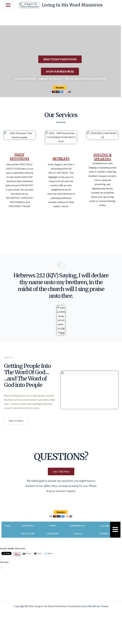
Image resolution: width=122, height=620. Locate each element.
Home (8, 525)
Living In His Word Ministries (72, 5)
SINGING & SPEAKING (102, 157)
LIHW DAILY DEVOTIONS (27, 529)
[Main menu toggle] (8, 5)
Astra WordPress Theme (94, 606)
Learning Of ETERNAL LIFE (106, 529)
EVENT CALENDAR (53, 529)
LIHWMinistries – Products (78, 529)
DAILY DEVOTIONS (19, 157)
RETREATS (61, 159)
